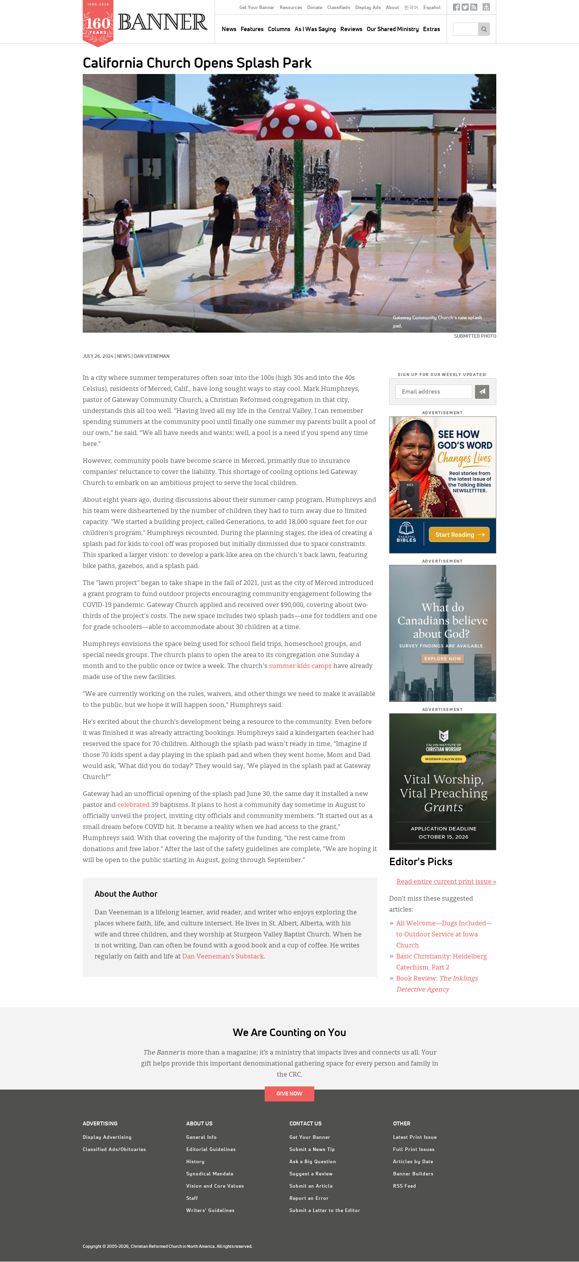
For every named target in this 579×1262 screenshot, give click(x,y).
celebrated (133, 805)
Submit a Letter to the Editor (325, 1210)
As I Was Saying (315, 29)
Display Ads (368, 8)
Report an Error (309, 1198)
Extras (431, 29)
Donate (314, 8)
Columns (279, 29)
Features (252, 29)
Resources (291, 8)
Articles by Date (413, 1162)
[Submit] (482, 392)
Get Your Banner (257, 8)
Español (432, 8)
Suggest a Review (311, 1174)
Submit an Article (311, 1186)
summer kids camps (300, 666)
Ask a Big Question (313, 1162)
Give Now (289, 1094)
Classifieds (338, 8)
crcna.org (486, 7)
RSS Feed (404, 1186)
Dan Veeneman (151, 356)
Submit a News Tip (312, 1149)
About (392, 8)
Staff (192, 1198)
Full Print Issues (414, 1149)
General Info (201, 1137)
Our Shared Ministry (393, 29)
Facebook (456, 8)
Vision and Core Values (215, 1186)
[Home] (180, 21)
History (195, 1162)
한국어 (411, 8)
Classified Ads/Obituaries (114, 1149)
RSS (473, 8)
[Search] (484, 29)
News (123, 356)
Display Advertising (107, 1137)
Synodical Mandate (210, 1174)
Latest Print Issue (415, 1137)
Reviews (351, 29)
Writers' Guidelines (210, 1210)
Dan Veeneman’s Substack (223, 957)
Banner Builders (413, 1174)
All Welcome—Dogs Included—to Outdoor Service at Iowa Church (444, 935)
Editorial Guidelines (211, 1149)
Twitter (465, 8)
